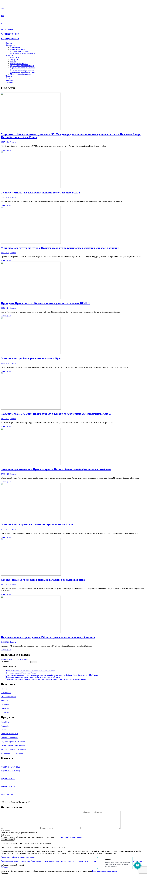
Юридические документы (20, 51)
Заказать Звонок (7, 29)
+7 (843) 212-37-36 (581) (10, 771)
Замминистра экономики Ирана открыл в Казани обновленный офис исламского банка (56, 413)
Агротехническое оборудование (22, 72)
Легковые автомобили (19, 64)
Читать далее (6, 150)
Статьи (8, 78)
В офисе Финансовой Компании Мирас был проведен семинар (30, 671)
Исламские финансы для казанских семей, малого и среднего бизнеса (33, 677)
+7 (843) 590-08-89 (10, 34)
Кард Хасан (14, 57)
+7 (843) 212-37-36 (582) (10, 767)
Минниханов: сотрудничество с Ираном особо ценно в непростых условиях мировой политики (60, 247)
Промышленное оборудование (22, 70)
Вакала (13, 62)
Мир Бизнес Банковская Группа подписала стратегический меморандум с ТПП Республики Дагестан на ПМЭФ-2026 (52, 675)
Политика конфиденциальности (22, 53)
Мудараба (14, 60)
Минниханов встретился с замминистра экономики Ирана (37, 524)
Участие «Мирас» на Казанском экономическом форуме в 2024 (40, 192)
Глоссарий (5, 708)
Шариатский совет (17, 49)
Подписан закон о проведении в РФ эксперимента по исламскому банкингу (48, 637)
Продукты (10, 55)
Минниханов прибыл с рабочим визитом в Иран (31, 358)
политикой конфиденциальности (69, 837)
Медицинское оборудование (21, 74)
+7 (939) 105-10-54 (8, 779)
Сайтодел (4, 867)
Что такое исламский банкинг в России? (21, 673)
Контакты (9, 82)
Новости (9, 76)
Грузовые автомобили (9, 738)
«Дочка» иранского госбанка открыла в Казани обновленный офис (43, 579)
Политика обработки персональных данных (18, 857)
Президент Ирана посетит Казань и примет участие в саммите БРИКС (45, 303)
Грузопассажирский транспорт (22, 66)
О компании (10, 45)
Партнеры (9, 80)
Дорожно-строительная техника (22, 68)
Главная (9, 43)
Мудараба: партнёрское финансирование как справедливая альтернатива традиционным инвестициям (46, 679)
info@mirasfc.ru (7, 794)
